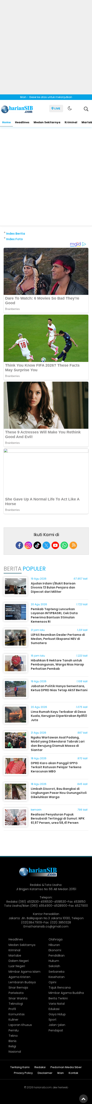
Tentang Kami (20, 1067)
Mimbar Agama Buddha (66, 993)
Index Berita (15, 233)
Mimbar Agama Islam (24, 972)
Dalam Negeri (19, 961)
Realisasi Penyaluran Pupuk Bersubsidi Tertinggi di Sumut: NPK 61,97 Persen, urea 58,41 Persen (58, 818)
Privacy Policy (23, 1073)
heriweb (63, 1087)
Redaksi (40, 1067)
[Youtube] (55, 545)
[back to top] (83, 1098)
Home (6, 122)
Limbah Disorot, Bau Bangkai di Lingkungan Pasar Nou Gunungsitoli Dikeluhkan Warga (59, 793)
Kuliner (13, 1019)
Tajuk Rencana (60, 987)
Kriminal (71, 122)
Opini (52, 982)
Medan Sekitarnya (47, 122)
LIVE (57, 108)
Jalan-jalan (57, 1025)
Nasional (15, 1051)
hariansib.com (43, 1087)
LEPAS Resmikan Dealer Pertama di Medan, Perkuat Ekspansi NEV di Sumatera (58, 639)
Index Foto (14, 239)
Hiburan (54, 945)
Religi (12, 1046)
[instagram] (28, 545)
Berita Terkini (58, 998)
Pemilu (14, 1030)
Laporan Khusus (20, 1025)
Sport (52, 1019)
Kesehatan (57, 977)
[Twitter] (46, 545)
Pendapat (56, 1030)
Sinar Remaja (18, 987)
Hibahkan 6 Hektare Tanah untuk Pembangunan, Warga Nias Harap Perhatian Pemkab (57, 664)
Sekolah (54, 966)
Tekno (13, 1036)
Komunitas (17, 1014)
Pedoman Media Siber (66, 1067)
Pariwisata (16, 993)
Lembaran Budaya (22, 982)
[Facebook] (19, 545)
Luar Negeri (17, 966)
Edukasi (54, 1009)
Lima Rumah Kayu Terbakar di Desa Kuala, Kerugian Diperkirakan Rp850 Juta (59, 716)
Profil (12, 1009)
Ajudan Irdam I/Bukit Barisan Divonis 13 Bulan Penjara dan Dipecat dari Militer (53, 587)
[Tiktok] (37, 545)
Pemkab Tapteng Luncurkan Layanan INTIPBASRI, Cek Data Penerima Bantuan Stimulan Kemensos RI (54, 615)
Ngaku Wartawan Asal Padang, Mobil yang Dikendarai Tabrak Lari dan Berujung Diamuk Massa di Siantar (58, 743)
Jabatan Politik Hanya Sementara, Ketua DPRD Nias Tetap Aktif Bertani (59, 688)
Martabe (15, 955)
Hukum (54, 961)
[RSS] (73, 545)
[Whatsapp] (64, 545)
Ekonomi (55, 950)
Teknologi (16, 1004)
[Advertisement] (46, 45)
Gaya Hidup (57, 1014)
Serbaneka (56, 972)
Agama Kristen (19, 977)
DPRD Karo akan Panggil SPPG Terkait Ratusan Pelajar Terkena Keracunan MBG (56, 767)
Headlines (22, 122)
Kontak (73, 1073)
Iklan (60, 1073)
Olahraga (55, 939)
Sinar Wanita (18, 998)
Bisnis (12, 1041)
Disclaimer (45, 1073)
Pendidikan (57, 955)
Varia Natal (57, 1004)
